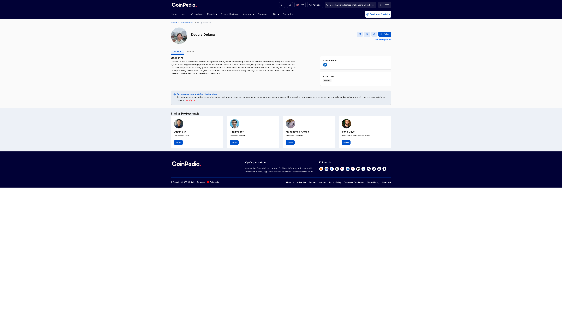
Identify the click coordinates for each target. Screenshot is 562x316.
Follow (386, 34)
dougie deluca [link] (204, 22)
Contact (286, 14)
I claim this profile (382, 39)
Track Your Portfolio (380, 14)
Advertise (301, 182)
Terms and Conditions (354, 182)
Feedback (386, 182)
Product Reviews (229, 14)
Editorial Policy (373, 182)
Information (196, 14)
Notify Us (190, 100)
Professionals (186, 22)
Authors (322, 182)
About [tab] (177, 51)
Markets (211, 14)
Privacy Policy (335, 182)
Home (174, 14)
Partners (312, 182)
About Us (290, 182)
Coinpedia (214, 182)
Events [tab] (190, 51)
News (183, 14)
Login (386, 5)
